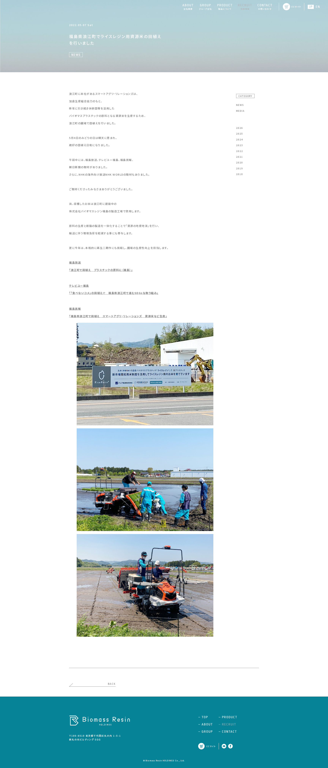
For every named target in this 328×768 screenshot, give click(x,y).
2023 (239, 145)
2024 (239, 139)
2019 (239, 168)
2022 (239, 151)
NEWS (240, 104)
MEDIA (240, 110)
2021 (239, 156)
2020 (239, 162)
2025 (239, 133)
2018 (239, 174)
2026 (239, 127)
